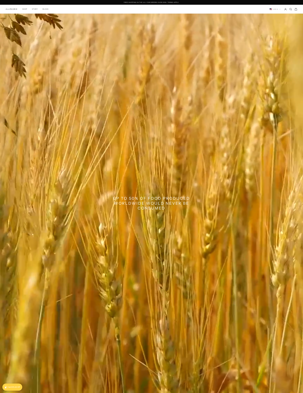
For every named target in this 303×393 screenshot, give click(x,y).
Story (35, 9)
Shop (24, 9)
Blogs (46, 9)
